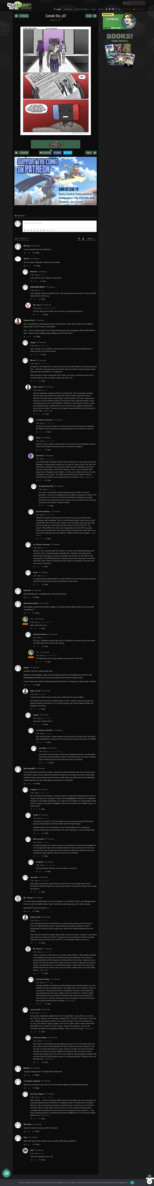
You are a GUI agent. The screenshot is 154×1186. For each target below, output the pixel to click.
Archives (68, 9)
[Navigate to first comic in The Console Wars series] (16, 16)
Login (58, 9)
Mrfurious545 (45, 793)
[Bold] (24, 230)
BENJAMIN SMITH (50, 308)
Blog (94, 9)
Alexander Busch (46, 622)
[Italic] (28, 230)
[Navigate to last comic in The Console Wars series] (95, 16)
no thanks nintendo (55, 751)
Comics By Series (81, 9)
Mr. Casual (44, 920)
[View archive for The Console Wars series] (55, 144)
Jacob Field (47, 1041)
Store (100, 9)
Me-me (46, 390)
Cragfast (46, 818)
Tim (31, 619)
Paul (42, 1153)
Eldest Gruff (44, 346)
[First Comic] (16, 153)
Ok (132, 1182)
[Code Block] (46, 230)
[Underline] (31, 230)
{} (50, 230)
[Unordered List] (40, 230)
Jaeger (43, 694)
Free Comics (125, 9)
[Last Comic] (95, 153)
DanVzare (52, 489)
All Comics (140, 9)
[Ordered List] (37, 230)
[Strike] (34, 230)
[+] (53, 230)
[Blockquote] (43, 230)
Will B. (43, 275)
